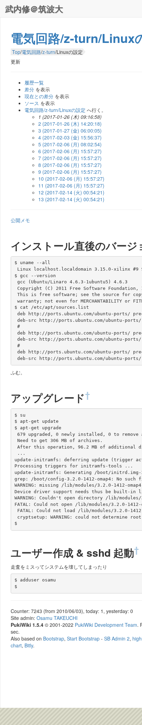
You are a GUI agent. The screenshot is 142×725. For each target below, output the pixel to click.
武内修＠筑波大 (34, 8)
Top (16, 51)
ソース (31, 103)
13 (71, 199)
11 (71, 185)
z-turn (48, 51)
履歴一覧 (34, 82)
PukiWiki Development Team (106, 624)
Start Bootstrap (83, 638)
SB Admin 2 (117, 638)
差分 (29, 89)
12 (71, 192)
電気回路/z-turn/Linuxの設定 (54, 109)
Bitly (28, 645)
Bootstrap (53, 638)
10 (71, 178)
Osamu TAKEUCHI (57, 617)
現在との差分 (38, 96)
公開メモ (20, 220)
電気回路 (31, 51)
